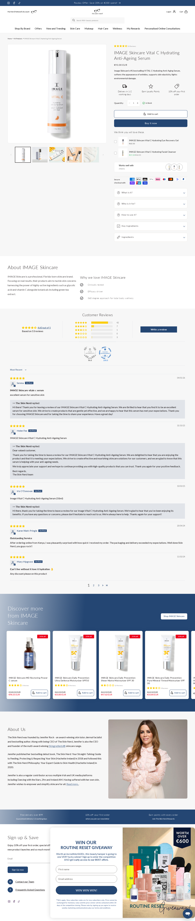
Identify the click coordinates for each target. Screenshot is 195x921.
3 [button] (98, 585)
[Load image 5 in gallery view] (91, 155)
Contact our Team (24, 881)
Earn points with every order (163, 815)
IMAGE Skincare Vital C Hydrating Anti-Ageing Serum (43, 38)
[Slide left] (11, 154)
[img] (17, 378)
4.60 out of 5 (44, 327)
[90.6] (90, 353)
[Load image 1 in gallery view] (23, 155)
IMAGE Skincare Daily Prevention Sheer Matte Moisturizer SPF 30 (118, 679)
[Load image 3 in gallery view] (57, 155)
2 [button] (93, 585)
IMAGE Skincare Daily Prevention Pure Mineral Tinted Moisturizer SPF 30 (166, 680)
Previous (186, 621)
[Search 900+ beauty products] (74, 20)
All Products (18, 38)
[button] (22, 28)
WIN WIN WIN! (86, 890)
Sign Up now (18, 869)
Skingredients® (57, 745)
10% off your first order (97, 815)
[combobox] (97, 20)
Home (10, 38)
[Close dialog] (187, 833)
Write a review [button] (159, 329)
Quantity (118, 103)
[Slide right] (103, 154)
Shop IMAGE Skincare (174, 616)
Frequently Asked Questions (30, 889)
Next (192, 621)
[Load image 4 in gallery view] (74, 155)
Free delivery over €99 (31, 815)
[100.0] (105, 353)
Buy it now (151, 123)
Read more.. (72, 784)
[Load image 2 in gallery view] (40, 155)
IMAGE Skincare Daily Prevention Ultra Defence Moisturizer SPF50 (72, 679)
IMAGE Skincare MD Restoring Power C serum (28, 679)
